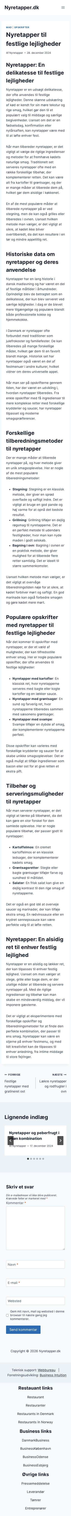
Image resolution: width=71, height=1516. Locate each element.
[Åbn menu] (62, 7)
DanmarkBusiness (35, 1440)
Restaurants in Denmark (35, 1414)
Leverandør (35, 1492)
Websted (14, 1301)
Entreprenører (35, 1508)
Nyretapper (16, 52)
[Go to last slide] (11, 1140)
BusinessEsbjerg (35, 1465)
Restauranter (35, 1405)
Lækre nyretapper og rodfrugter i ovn (52, 1083)
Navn (13, 1264)
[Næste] (60, 1140)
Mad (9, 27)
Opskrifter (21, 27)
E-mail (14, 1283)
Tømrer (35, 1500)
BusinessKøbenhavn (35, 1448)
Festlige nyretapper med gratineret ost (17, 1083)
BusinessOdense (35, 1457)
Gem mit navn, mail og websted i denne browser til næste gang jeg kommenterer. (37, 1315)
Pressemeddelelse (35, 1483)
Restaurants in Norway (35, 1422)
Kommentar (16, 1203)
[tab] (28, 1159)
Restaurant (35, 1397)
